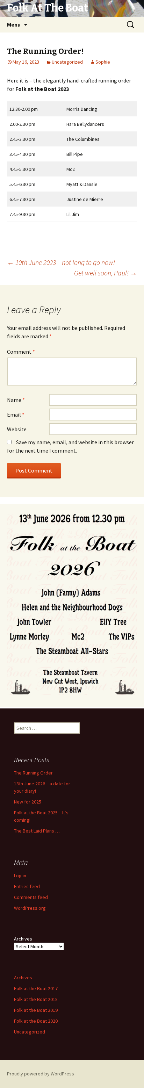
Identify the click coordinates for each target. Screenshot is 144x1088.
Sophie (102, 62)
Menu (14, 24)
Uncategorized (67, 62)
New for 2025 (27, 802)
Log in (20, 875)
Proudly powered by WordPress (40, 1074)
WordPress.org (30, 908)
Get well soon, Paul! (105, 272)
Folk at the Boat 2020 (36, 1021)
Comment (21, 351)
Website (17, 429)
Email (15, 414)
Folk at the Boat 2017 (36, 988)
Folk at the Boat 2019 (36, 1010)
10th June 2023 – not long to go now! (61, 262)
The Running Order (33, 773)
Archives (23, 939)
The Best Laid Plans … (37, 831)
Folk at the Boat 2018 (36, 999)
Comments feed (31, 897)
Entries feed (27, 886)
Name (16, 399)
